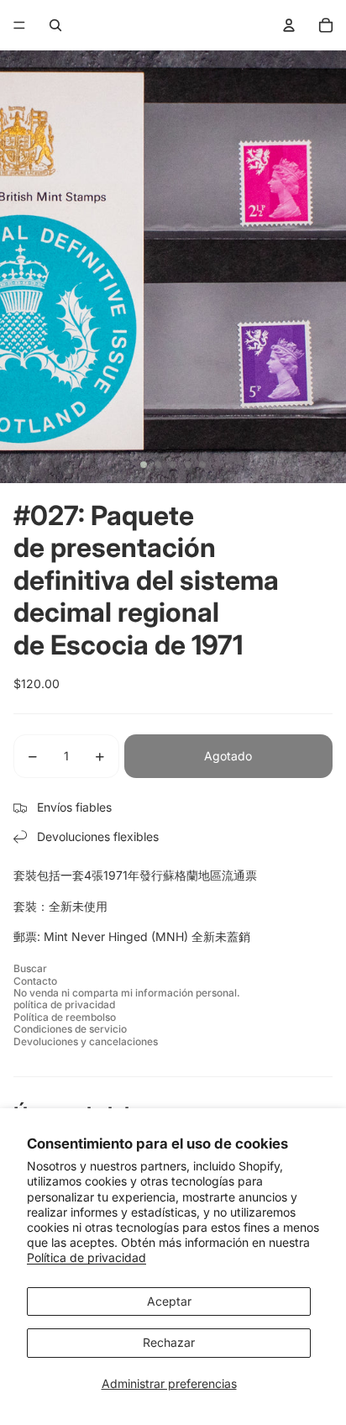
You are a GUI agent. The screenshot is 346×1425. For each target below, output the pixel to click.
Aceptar (169, 1301)
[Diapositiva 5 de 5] (202, 464)
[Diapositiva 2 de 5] (158, 464)
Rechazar (169, 1342)
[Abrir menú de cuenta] (288, 25)
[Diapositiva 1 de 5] (143, 464)
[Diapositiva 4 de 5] (188, 464)
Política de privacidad (86, 1257)
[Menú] (19, 25)
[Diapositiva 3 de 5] (173, 464)
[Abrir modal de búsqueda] (55, 25)
